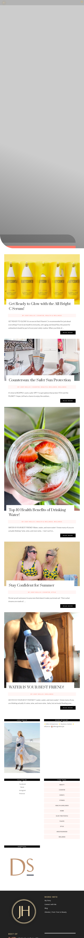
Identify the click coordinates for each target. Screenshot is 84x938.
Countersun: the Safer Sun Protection (40, 380)
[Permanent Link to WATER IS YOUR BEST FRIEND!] (42, 650)
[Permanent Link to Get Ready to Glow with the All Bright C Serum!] (42, 279)
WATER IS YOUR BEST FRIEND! (36, 687)
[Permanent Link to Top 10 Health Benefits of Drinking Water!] (42, 459)
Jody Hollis (30, 315)
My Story (48, 900)
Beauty (62, 785)
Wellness (62, 387)
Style (53, 592)
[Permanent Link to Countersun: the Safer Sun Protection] (42, 360)
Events (62, 795)
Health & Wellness (53, 315)
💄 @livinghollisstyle (57, 726)
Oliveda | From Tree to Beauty (56, 912)
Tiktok (22, 787)
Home (62, 811)
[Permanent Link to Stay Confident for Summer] (42, 564)
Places (62, 821)
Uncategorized (62, 832)
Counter (40, 315)
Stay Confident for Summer (31, 585)
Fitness (62, 800)
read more (68, 332)
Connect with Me (50, 904)
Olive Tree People (62, 816)
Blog (46, 908)
